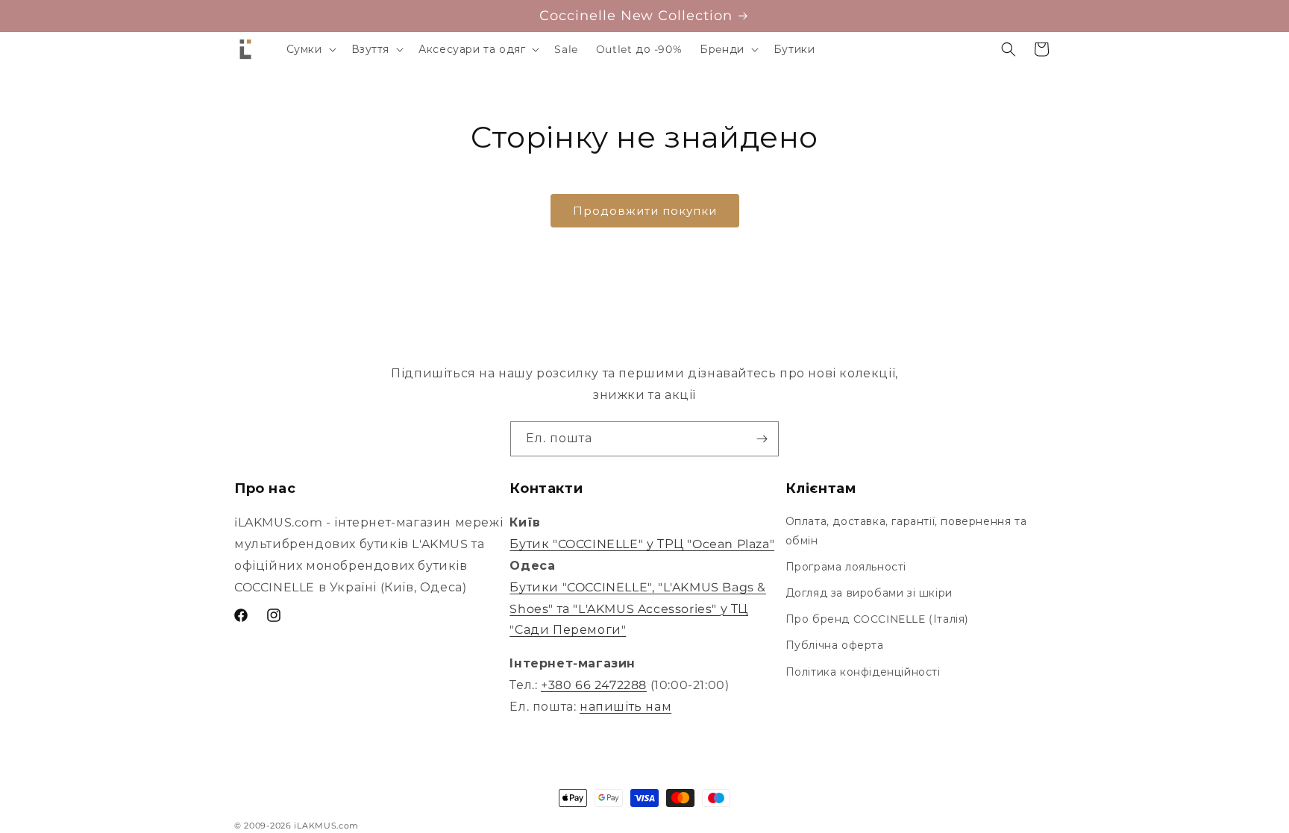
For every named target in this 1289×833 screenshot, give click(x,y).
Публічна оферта (834, 645)
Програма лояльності (845, 566)
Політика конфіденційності (863, 672)
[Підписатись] (761, 438)
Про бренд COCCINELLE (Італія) (877, 619)
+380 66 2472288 (594, 685)
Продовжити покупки (645, 211)
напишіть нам (625, 707)
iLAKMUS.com (326, 825)
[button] (309, 49)
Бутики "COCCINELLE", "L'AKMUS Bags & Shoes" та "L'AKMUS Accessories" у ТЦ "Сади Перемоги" (637, 609)
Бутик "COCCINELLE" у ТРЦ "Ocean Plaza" (641, 544)
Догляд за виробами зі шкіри (869, 593)
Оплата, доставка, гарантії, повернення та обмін (906, 531)
